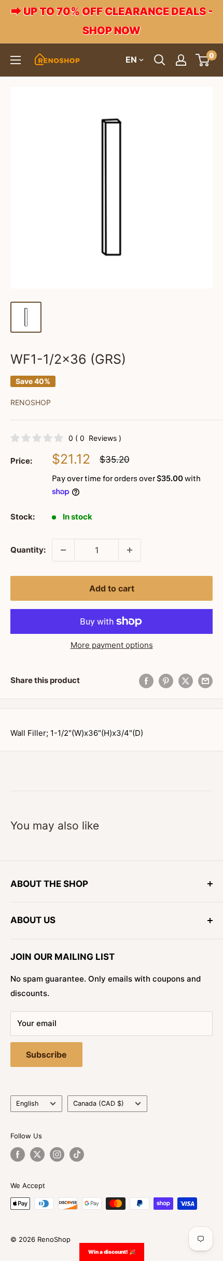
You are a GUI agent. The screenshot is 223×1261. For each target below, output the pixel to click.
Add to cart (111, 588)
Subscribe (46, 1054)
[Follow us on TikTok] (76, 1154)
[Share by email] (205, 680)
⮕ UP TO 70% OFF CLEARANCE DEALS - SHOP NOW (112, 21)
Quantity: (28, 550)
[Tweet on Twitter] (185, 680)
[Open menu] (15, 60)
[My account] (181, 60)
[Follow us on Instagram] (57, 1154)
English (27, 1103)
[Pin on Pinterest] (166, 680)
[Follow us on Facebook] (17, 1154)
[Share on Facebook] (146, 680)
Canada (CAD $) (98, 1103)
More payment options (112, 645)
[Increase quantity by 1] (130, 550)
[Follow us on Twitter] (37, 1154)
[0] (203, 60)
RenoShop (30, 402)
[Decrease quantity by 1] (63, 550)
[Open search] (159, 60)
